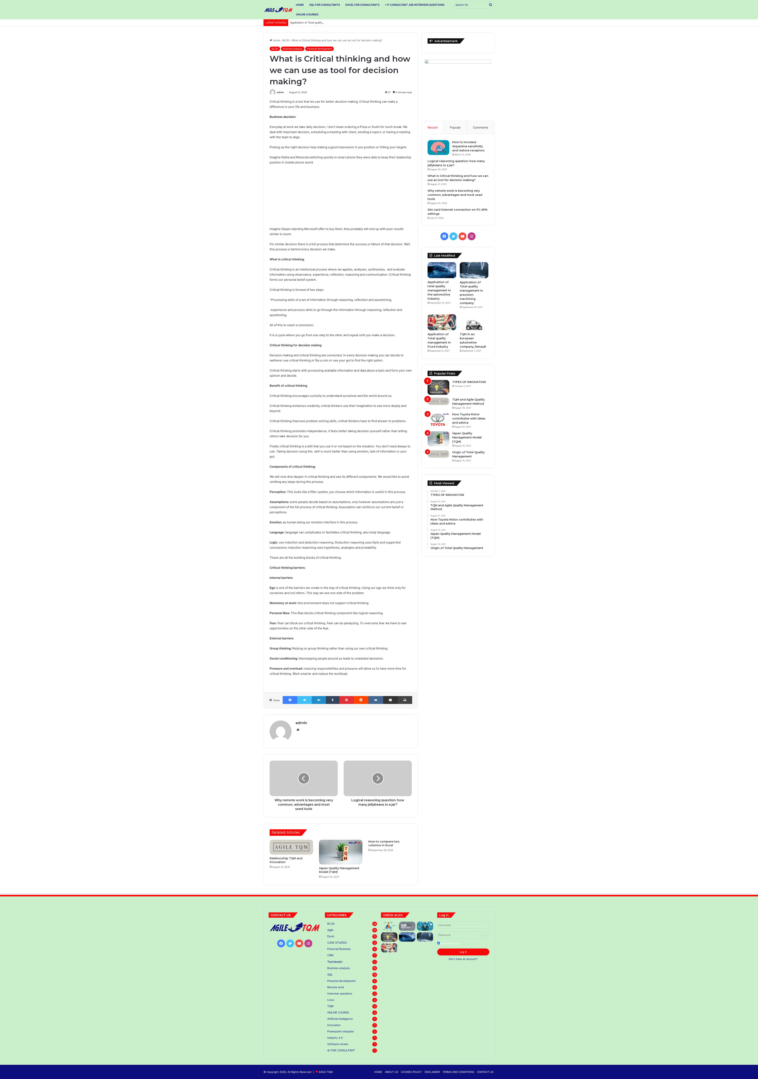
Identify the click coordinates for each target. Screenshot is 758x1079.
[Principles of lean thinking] (407, 926)
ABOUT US (391, 1071)
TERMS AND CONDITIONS (458, 1071)
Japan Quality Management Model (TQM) (467, 437)
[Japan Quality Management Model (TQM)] (340, 852)
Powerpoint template (340, 1031)
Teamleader (334, 961)
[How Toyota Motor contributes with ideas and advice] (438, 419)
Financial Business (339, 948)
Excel (330, 936)
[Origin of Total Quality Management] (438, 454)
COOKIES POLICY (411, 1071)
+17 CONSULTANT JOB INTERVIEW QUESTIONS (414, 4)
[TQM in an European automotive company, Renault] (474, 322)
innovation (334, 1025)
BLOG (285, 40)
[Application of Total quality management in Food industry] (442, 322)
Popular (455, 127)
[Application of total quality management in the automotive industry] (442, 270)
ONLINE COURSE (338, 1012)
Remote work (335, 987)
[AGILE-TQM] (278, 10)
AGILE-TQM (326, 1071)
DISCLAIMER (432, 1071)
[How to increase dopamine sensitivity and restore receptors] (438, 147)
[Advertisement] (341, 197)
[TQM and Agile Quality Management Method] (438, 401)
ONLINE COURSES (307, 14)
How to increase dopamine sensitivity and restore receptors (468, 146)
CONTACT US (485, 1071)
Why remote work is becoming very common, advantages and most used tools (455, 195)
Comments (480, 127)
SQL (330, 974)
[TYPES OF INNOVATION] (438, 387)
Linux (330, 999)
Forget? (483, 935)
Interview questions (339, 993)
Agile (330, 930)
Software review (337, 1044)
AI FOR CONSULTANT (341, 1050)
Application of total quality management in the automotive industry (439, 290)
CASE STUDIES (337, 942)
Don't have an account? (463, 959)
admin (280, 92)
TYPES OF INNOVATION (469, 382)
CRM (330, 955)
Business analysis (292, 48)
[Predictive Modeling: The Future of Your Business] (389, 926)
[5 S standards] (425, 926)
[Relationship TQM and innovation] (291, 847)
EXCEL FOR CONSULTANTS (362, 4)
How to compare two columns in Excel (384, 843)
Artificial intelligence (340, 1018)
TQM (330, 1006)
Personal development (319, 48)
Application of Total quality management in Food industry (325, 22)
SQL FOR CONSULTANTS (324, 4)
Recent (433, 127)
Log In (463, 951)
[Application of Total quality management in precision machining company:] (474, 270)
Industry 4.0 (335, 1037)
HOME (300, 4)
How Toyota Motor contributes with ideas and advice (468, 418)
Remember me (449, 943)
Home (276, 40)
